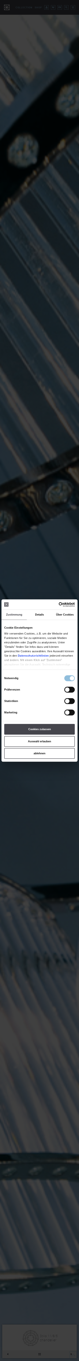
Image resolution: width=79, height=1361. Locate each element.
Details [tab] (39, 614)
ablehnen (39, 753)
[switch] (69, 690)
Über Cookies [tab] (65, 614)
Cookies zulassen (39, 729)
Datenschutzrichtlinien (33, 655)
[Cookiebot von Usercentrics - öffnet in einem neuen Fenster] (59, 604)
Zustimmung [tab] (14, 614)
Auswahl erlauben (39, 741)
